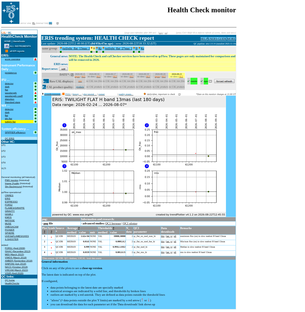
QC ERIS (9, 138)
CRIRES (9, 195)
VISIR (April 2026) (14, 273)
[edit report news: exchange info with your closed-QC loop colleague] (63, 68)
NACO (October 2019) (16, 267)
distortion (9, 99)
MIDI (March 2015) (14, 254)
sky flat (8, 118)
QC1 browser (113, 223)
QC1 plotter (130, 223)
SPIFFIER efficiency (15, 132)
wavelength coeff (14, 96)
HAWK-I (9, 214)
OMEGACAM (11, 227)
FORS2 (9, 205)
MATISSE (10, 220)
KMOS (8, 217)
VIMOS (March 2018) (16, 257)
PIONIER (9, 230)
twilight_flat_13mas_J (76, 48)
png (46, 223)
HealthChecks (12, 283)
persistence (11, 73)
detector (9, 83)
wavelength (11, 93)
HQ (50, 23)
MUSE (8, 223)
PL (33, 23)
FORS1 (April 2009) (15, 248)
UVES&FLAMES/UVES (17, 236)
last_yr (169, 236)
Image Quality (12, 183)
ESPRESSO (11, 201)
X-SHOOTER (11, 239)
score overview (12, 59)
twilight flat (10, 121)
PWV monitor (11, 180)
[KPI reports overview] (6, 51)
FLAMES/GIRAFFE (15, 208)
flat (6, 90)
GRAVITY (10, 211)
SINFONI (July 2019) (15, 264)
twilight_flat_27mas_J (118, 48)
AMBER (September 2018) (18, 260)
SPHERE (9, 233)
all (175, 236)
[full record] (63, 94)
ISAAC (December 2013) (17, 251)
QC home (10, 280)
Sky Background (13, 186)
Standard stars (12, 102)
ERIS (7, 198)
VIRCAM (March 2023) (16, 270)
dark (7, 86)
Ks (100, 48)
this (162, 236)
